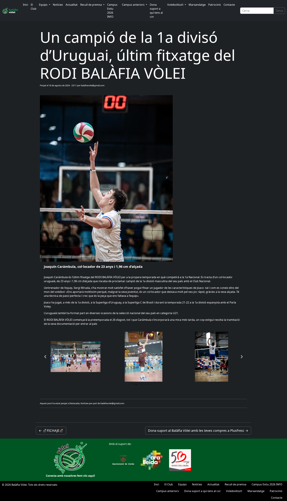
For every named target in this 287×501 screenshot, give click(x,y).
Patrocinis (214, 4)
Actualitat (72, 4)
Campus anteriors (133, 4)
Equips (43, 4)
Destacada (74, 403)
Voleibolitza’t (175, 4)
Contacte (229, 4)
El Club (33, 6)
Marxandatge (197, 4)
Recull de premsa (91, 4)
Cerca (279, 10)
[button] (45, 357)
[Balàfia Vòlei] (10, 10)
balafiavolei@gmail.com (92, 85)
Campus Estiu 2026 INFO (112, 10)
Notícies (58, 4)
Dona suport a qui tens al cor (156, 10)
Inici (25, 4)
